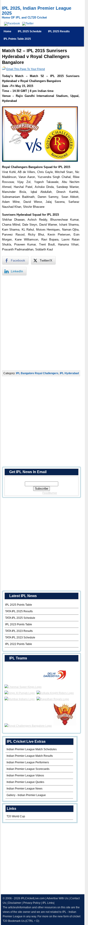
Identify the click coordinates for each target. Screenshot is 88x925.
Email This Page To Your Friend (25, 69)
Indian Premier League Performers (28, 762)
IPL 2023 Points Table (18, 624)
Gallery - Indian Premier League (26, 795)
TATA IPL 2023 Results (19, 631)
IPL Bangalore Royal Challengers (37, 373)
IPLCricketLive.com (33, 898)
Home (7, 31)
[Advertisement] (44, 323)
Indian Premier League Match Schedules (32, 749)
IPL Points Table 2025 (17, 38)
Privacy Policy (31, 902)
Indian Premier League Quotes (25, 782)
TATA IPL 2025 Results (19, 611)
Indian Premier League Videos (25, 775)
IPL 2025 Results (59, 31)
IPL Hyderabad (69, 373)
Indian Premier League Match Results (30, 755)
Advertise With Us (57, 898)
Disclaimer (14, 902)
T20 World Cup (16, 816)
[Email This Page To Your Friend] (4, 69)
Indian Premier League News (24, 788)
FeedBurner (49, 493)
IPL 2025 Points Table (18, 604)
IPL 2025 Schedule (30, 31)
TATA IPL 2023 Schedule (20, 637)
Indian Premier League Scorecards (28, 769)
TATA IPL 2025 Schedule (20, 617)
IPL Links (48, 902)
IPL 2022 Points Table (18, 644)
